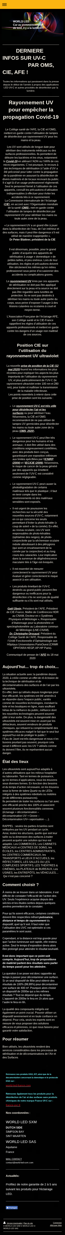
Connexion (57, 1223)
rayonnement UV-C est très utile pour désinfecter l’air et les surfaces (34, 409)
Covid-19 (12, 161)
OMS (25, 207)
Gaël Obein (14, 608)
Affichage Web (56, 1225)
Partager (13, 1208)
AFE (43, 654)
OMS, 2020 (26, 431)
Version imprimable (14, 1223)
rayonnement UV (20, 281)
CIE (6, 204)
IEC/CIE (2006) (34, 462)
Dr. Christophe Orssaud (24, 633)
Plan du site (28, 1223)
